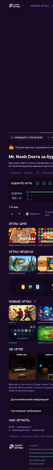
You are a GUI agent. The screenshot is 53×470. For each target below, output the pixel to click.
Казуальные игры (29, 436)
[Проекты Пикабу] (22, 5)
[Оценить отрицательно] (19, 214)
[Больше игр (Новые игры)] (35, 301)
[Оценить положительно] (12, 214)
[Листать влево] (9, 366)
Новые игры (39, 5)
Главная (13, 436)
